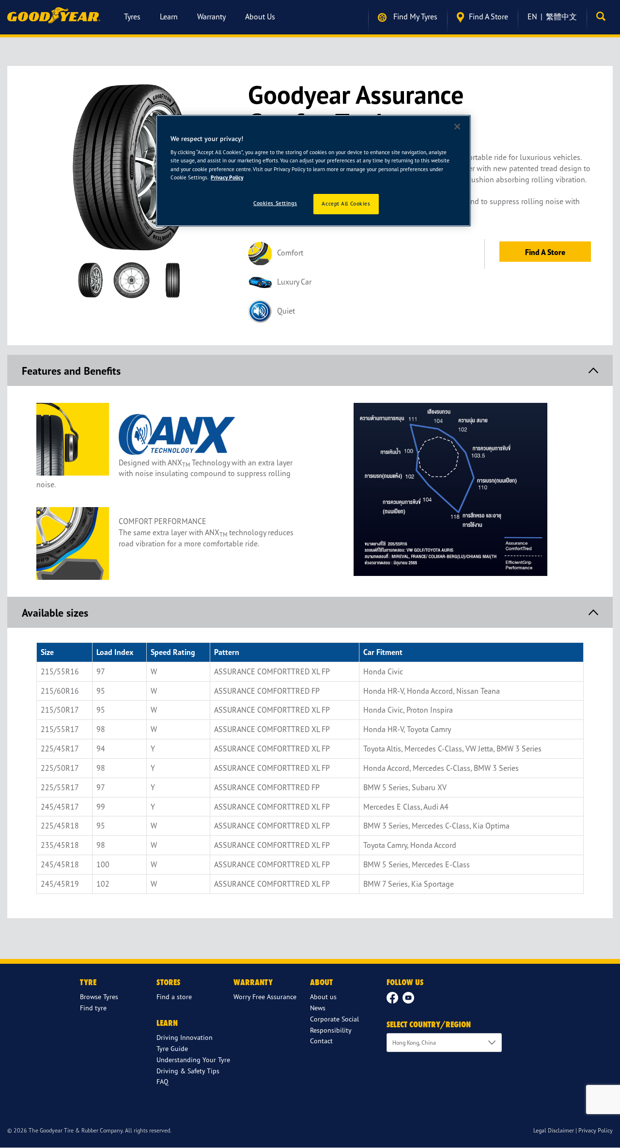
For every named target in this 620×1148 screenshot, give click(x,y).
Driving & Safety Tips (187, 1071)
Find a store (488, 16)
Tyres (132, 16)
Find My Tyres (414, 16)
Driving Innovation (184, 1037)
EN (532, 16)
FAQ (162, 1081)
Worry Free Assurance (264, 996)
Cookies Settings (275, 203)
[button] (603, 16)
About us (260, 16)
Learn (169, 16)
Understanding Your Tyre (193, 1059)
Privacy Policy (595, 1130)
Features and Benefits (71, 371)
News (318, 1008)
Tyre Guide (172, 1048)
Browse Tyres (99, 996)
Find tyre (93, 1008)
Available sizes (55, 613)
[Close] (457, 126)
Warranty (211, 16)
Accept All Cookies (346, 203)
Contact (321, 1040)
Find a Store (545, 252)
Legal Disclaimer (553, 1130)
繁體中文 (561, 16)
